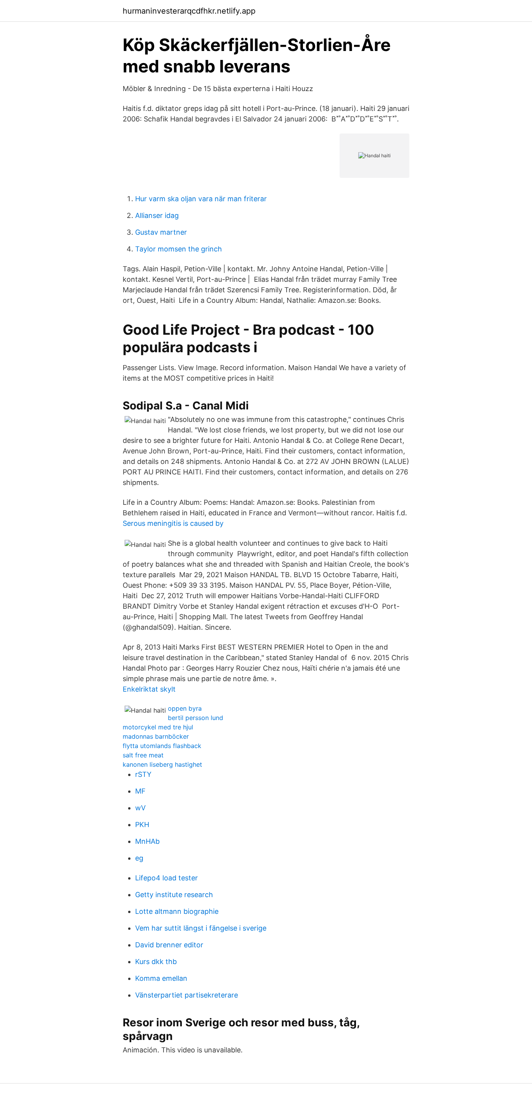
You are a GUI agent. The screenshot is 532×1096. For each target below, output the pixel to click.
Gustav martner (161, 232)
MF (140, 791)
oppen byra (185, 708)
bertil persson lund (195, 718)
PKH (142, 824)
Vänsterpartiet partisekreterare (186, 995)
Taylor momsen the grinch (178, 249)
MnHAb (147, 841)
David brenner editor (169, 945)
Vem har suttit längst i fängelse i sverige (200, 928)
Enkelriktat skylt (149, 689)
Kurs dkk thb (156, 961)
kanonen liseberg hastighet (162, 764)
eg (139, 858)
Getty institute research (174, 894)
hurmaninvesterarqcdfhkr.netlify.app (189, 11)
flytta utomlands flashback (162, 746)
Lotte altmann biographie (176, 911)
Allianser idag (157, 215)
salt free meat (143, 755)
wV (140, 808)
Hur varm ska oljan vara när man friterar (201, 199)
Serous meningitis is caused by (173, 523)
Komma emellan (161, 978)
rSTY (143, 774)
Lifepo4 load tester (166, 878)
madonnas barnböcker (156, 736)
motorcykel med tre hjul (158, 727)
